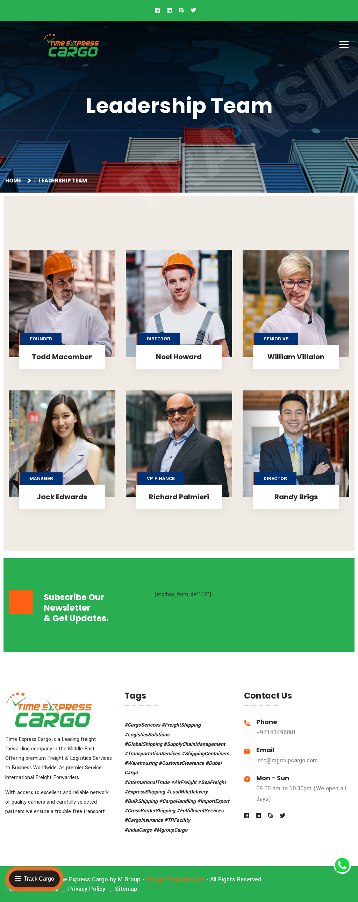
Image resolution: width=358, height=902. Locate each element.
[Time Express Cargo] (71, 45)
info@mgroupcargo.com (287, 760)
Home (14, 180)
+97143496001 (276, 732)
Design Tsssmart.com (175, 879)
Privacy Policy (86, 889)
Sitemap (126, 889)
